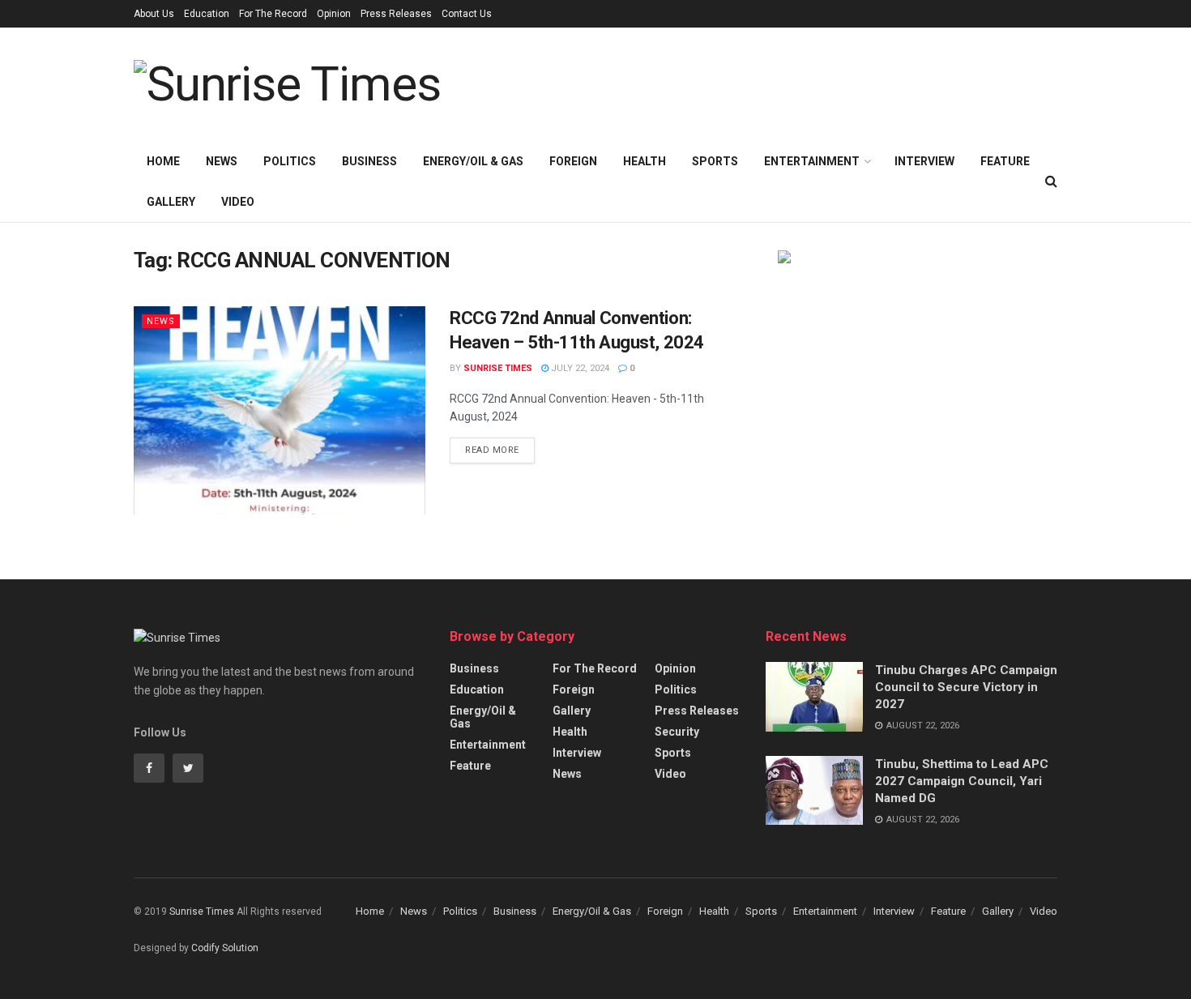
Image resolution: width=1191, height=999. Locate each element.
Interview (924, 161)
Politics (289, 161)
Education (206, 13)
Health (644, 161)
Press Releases (396, 13)
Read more (492, 450)
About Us (154, 13)
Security (677, 731)
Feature (1005, 161)
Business (369, 161)
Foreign (573, 161)
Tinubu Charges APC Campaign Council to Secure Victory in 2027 (966, 687)
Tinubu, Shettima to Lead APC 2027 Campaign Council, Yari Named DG (961, 781)
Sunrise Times (497, 368)
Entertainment (812, 161)
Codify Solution (224, 948)
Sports (715, 161)
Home (163, 161)
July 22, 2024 (579, 368)
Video (237, 201)
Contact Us (467, 13)
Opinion (334, 13)
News (221, 161)
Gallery (171, 201)
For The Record (273, 13)
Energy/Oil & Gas (473, 161)
